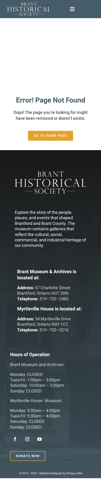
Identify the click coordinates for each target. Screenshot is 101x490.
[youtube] (39, 439)
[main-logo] (28, 4)
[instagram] (27, 439)
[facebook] (15, 439)
